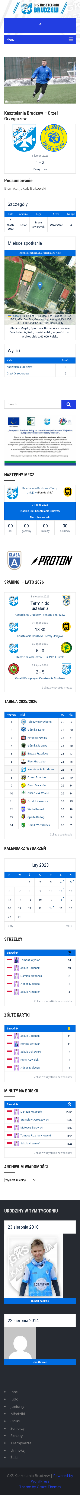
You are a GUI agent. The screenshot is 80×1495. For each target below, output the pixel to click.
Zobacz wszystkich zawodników (53, 1001)
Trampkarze (20, 1442)
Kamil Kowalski (29, 1059)
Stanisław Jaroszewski (34, 1119)
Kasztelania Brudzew (19, 366)
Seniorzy (17, 1428)
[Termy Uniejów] (67, 492)
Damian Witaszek (31, 975)
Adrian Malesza (30, 983)
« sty (10, 925)
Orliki (15, 1421)
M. (62, 714)
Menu (10, 39)
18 (60, 899)
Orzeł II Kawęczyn (38, 801)
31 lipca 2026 (40, 623)
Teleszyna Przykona (40, 721)
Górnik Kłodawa (37, 745)
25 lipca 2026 (40, 644)
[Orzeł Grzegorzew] (53, 137)
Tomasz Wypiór (30, 960)
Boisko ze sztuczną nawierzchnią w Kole (40, 252)
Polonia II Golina (37, 737)
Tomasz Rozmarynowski (35, 1135)
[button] (40, 286)
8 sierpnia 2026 (40, 596)
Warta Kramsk (36, 809)
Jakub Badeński (30, 968)
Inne (14, 1391)
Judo (14, 1399)
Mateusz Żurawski (31, 1127)
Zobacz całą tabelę (61, 834)
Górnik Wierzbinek (39, 825)
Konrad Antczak (30, 1043)
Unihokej (18, 1450)
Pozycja (11, 714)
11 (60, 891)
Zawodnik (12, 952)
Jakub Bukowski (30, 1051)
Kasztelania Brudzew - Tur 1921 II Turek (40, 657)
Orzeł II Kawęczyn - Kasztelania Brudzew (40, 678)
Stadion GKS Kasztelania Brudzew (40, 511)
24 (50, 908)
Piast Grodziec (36, 761)
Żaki (14, 1457)
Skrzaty (16, 1435)
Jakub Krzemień (30, 991)
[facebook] (40, 25)
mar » (69, 925)
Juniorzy (17, 1406)
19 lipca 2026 (40, 665)
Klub (23, 714)
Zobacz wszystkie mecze (57, 687)
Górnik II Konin (36, 729)
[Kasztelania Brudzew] (24, 137)
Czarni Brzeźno (37, 777)
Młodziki (17, 1413)
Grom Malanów (37, 785)
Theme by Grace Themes (40, 1486)
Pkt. (71, 714)
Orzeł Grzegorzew (18, 373)
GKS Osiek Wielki (38, 793)
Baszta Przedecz (38, 753)
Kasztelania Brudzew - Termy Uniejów (40, 636)
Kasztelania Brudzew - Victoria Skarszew (40, 614)
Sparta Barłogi (36, 817)
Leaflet (15, 316)
